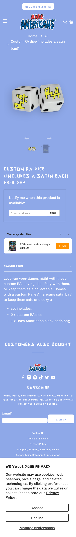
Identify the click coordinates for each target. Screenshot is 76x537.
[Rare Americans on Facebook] (23, 378)
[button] (38, 266)
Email (7, 413)
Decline (37, 518)
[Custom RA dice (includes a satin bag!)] (38, 98)
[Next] (49, 138)
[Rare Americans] (38, 22)
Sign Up (61, 420)
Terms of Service (38, 438)
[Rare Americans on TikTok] (41, 378)
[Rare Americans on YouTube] (53, 378)
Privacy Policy (38, 444)
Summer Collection (38, 7)
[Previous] (27, 138)
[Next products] (68, 234)
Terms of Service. (46, 404)
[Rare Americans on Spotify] (35, 378)
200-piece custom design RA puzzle (37, 244)
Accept (37, 508)
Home (32, 36)
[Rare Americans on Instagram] (29, 378)
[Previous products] (61, 234)
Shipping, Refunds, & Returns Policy (38, 449)
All (46, 36)
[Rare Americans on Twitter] (47, 378)
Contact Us (38, 433)
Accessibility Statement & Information (38, 455)
